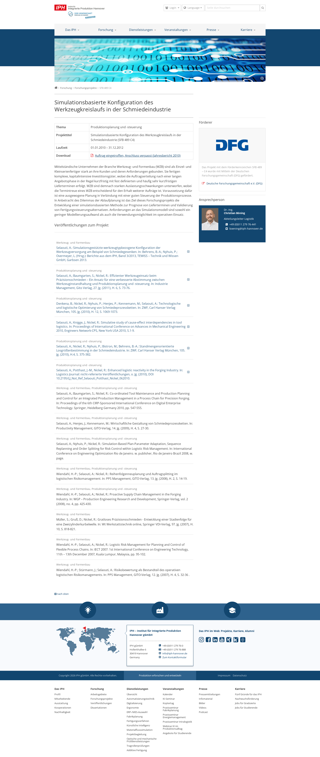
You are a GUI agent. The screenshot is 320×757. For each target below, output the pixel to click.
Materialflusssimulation (140, 730)
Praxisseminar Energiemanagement (174, 716)
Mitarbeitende (62, 698)
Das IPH (71, 30)
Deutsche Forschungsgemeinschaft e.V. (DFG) (234, 183)
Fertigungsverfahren (138, 721)
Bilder (202, 703)
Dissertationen (99, 707)
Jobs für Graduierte (245, 703)
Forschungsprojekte (102, 698)
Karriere (247, 30)
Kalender (168, 694)
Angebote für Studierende (177, 733)
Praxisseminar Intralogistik (177, 721)
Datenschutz (240, 675)
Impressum (224, 675)
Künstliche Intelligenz (138, 725)
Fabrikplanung (135, 716)
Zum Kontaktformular (174, 657)
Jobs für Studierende (246, 707)
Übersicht (132, 694)
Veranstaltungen (176, 30)
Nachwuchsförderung (247, 698)
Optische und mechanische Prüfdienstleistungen (141, 740)
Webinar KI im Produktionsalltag (172, 727)
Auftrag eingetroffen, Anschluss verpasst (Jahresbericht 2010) (138, 156)
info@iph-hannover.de (174, 653)
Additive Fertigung (137, 750)
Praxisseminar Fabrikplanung (171, 708)
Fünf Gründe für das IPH (248, 694)
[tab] (123, 251)
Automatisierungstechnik (140, 698)
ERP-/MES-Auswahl (137, 712)
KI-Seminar (169, 698)
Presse (212, 30)
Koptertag (168, 703)
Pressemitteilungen (209, 694)
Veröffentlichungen (101, 703)
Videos (202, 707)
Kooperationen (62, 707)
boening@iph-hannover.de (246, 228)
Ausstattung (61, 703)
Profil (57, 694)
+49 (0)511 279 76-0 (172, 645)
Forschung (106, 30)
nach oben (62, 593)
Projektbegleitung (136, 734)
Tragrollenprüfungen (138, 745)
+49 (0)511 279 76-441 (242, 224)
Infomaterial (205, 698)
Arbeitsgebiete (98, 694)
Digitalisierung (134, 703)
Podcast (203, 712)
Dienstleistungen (141, 30)
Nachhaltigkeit (62, 712)
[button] (87, 610)
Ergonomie (133, 707)
